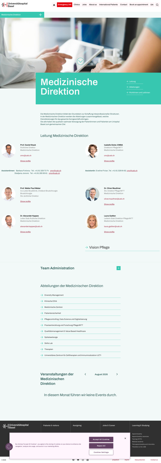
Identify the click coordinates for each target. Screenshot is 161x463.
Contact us (154, 460)
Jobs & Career (109, 425)
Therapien (48, 349)
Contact (123, 5)
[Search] (157, 4)
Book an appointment (139, 5)
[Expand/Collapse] (40, 14)
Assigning (77, 425)
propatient (115, 460)
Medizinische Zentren (53, 307)
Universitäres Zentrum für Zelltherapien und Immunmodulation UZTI (72, 355)
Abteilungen (134, 87)
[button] (80, 268)
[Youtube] (78, 460)
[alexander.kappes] (31, 226)
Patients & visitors (51, 425)
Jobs (84, 5)
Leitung (132, 81)
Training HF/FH (137, 439)
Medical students (137, 441)
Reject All (101, 446)
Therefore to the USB (139, 447)
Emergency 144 (64, 5)
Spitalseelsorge (51, 337)
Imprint (127, 460)
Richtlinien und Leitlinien (139, 93)
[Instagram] (83, 460)
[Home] (14, 5)
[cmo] (25, 156)
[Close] (125, 438)
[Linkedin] (88, 460)
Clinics (77, 5)
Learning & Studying (140, 425)
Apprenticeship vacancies (140, 436)
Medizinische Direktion (11, 15)
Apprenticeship (137, 434)
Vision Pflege (99, 247)
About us (93, 5)
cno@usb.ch (132, 171)
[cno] (109, 156)
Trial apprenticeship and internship (143, 444)
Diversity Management (54, 295)
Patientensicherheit (52, 313)
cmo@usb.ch (55, 171)
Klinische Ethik (50, 301)
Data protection (140, 460)
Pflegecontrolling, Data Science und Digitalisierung (65, 319)
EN (152, 5)
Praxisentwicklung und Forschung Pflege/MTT (63, 325)
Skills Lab (48, 343)
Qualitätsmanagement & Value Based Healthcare (65, 331)
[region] (69, 446)
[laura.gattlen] (113, 226)
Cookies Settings (101, 452)
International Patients (108, 5)
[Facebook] (73, 460)
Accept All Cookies (101, 439)
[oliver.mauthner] (114, 199)
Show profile (25, 161)
